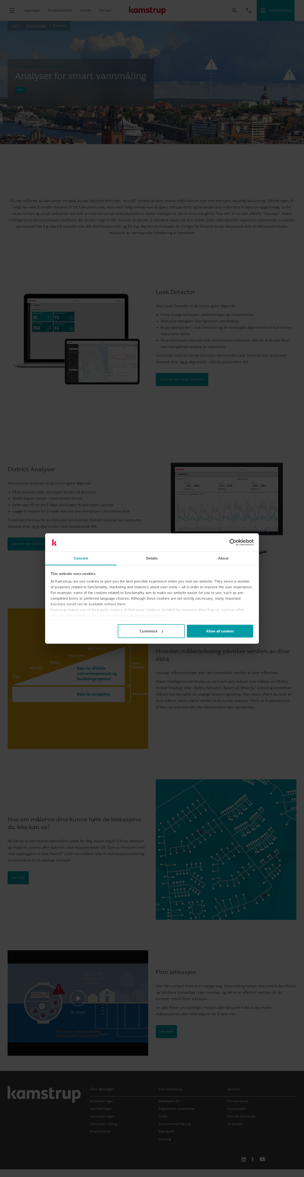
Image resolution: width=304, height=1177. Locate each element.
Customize (148, 631)
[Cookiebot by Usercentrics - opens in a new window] (233, 542)
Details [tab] (152, 558)
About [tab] (223, 558)
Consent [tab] (81, 558)
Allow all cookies (220, 631)
